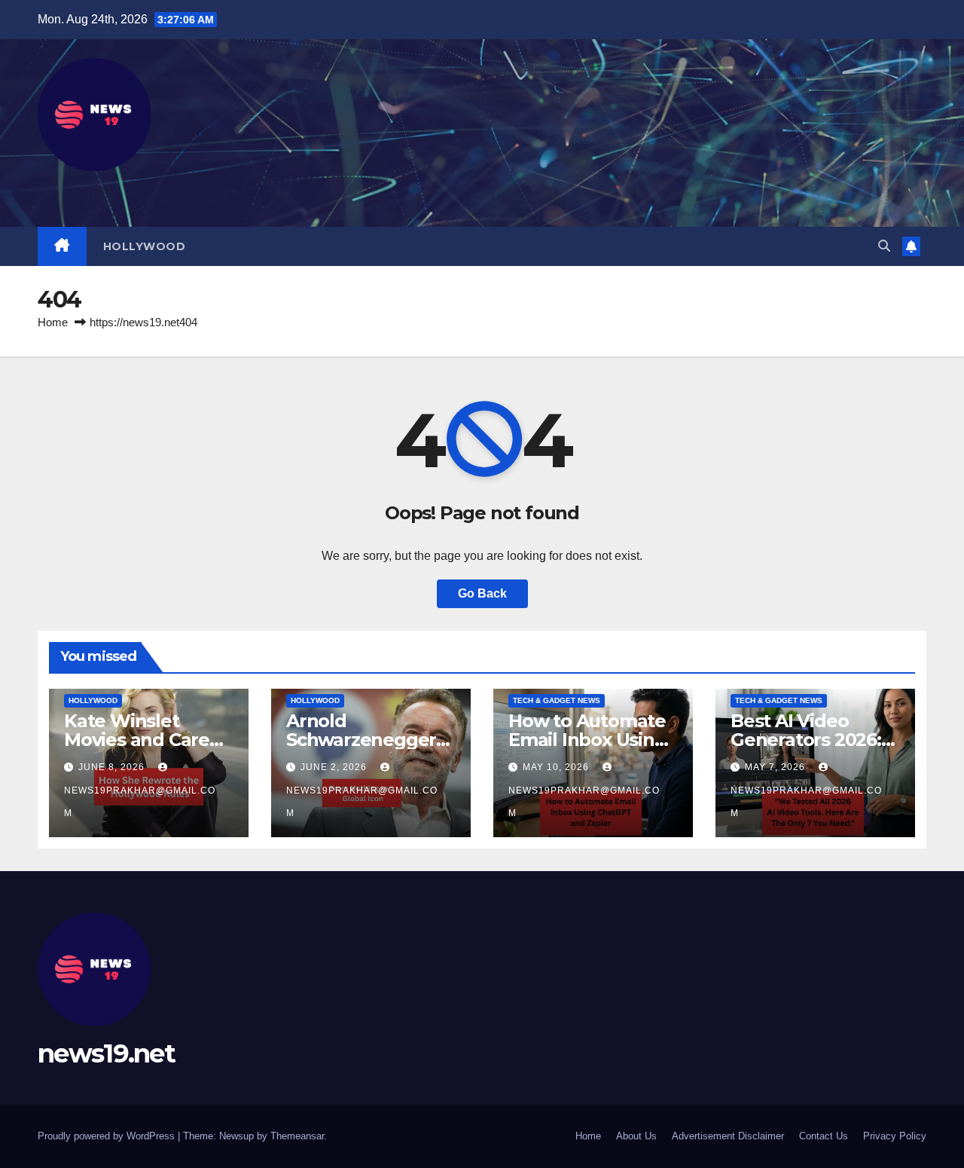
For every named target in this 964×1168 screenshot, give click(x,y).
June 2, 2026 (335, 767)
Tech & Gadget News (556, 700)
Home (53, 322)
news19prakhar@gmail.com (139, 801)
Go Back (482, 593)
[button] (884, 246)
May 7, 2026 (776, 767)
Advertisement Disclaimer (728, 1136)
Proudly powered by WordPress (108, 1136)
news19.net (106, 1053)
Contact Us (823, 1136)
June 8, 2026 (113, 767)
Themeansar (297, 1136)
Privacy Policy (894, 1136)
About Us (636, 1136)
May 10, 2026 (557, 767)
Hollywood (144, 246)
